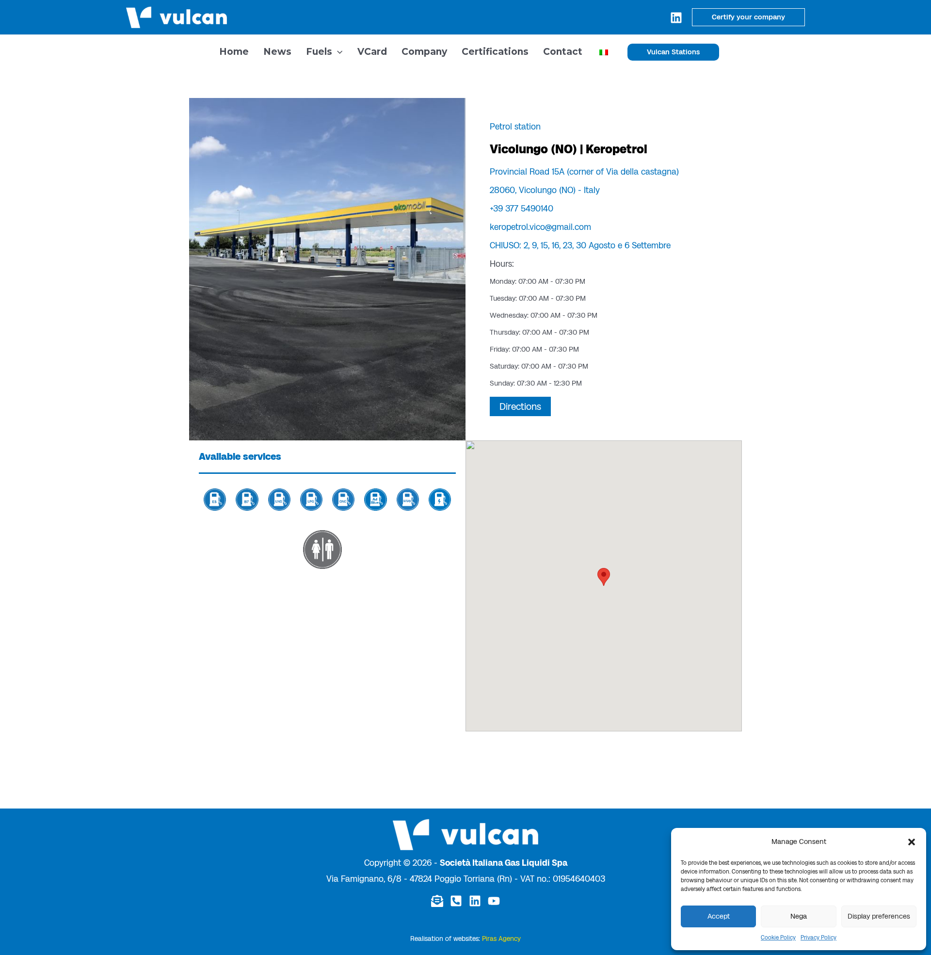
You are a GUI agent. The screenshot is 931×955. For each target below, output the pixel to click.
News (277, 51)
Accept (718, 916)
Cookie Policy (778, 937)
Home (234, 51)
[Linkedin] (676, 18)
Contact (562, 51)
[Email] (437, 901)
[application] (337, 52)
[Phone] (456, 901)
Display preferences (879, 916)
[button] (911, 842)
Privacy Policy (818, 937)
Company (424, 51)
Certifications (495, 51)
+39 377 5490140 (521, 208)
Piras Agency (501, 939)
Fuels (319, 51)
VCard (372, 51)
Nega (798, 916)
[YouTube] (494, 901)
